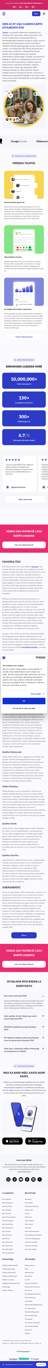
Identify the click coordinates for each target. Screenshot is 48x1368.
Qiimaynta (28, 1276)
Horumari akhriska (31, 1246)
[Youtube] (21, 1179)
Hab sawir (28, 1217)
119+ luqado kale (8, 1253)
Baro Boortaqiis (7, 1249)
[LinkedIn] (33, 1179)
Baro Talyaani (7, 1210)
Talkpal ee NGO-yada (9, 1276)
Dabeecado (29, 1210)
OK (24, 701)
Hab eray (28, 1228)
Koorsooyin (29, 1203)
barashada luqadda (29, 647)
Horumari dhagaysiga (32, 1239)
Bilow (36, 14)
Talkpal (5, 32)
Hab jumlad (29, 1224)
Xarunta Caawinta (31, 1283)
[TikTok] (14, 1179)
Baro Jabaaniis (7, 1242)
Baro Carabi (6, 1231)
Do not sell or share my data (24, 708)
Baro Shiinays (7, 1235)
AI (36, 40)
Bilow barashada (25, 499)
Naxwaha (28, 1199)
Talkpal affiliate (7, 1290)
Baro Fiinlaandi (7, 1228)
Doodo (27, 1213)
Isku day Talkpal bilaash (24, 545)
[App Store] (12, 1141)
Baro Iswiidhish (7, 1224)
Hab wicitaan (29, 1221)
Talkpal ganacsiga (8, 1269)
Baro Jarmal (6, 1213)
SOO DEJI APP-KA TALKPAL (25, 1066)
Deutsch (35, 566)
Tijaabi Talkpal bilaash (24, 337)
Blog (26, 1269)
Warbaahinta (29, 1272)
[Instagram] (8, 1179)
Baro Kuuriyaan (7, 1246)
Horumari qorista (31, 1249)
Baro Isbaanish (7, 1203)
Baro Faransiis (7, 1206)
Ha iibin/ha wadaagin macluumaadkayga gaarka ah (32, 1326)
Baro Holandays (7, 1221)
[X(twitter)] (39, 1179)
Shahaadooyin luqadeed (33, 1235)
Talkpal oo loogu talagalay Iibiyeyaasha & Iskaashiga (11, 1283)
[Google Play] (35, 1141)
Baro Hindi (5, 1239)
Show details (36, 694)
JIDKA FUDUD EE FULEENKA (25, 360)
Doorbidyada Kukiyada (33, 1294)
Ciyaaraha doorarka (32, 1206)
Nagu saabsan (30, 1265)
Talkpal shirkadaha (9, 1272)
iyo (18, 46)
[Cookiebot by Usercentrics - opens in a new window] (35, 657)
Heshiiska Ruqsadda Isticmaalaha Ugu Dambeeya (32, 1315)
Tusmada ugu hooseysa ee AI (25, 156)
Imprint (27, 1333)
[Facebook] (27, 1179)
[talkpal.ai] (3, 14)
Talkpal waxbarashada (10, 1265)
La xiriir (27, 1280)
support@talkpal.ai (24, 1172)
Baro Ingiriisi (6, 1199)
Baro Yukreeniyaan (9, 1217)
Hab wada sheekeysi (32, 1231)
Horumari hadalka (31, 1242)
